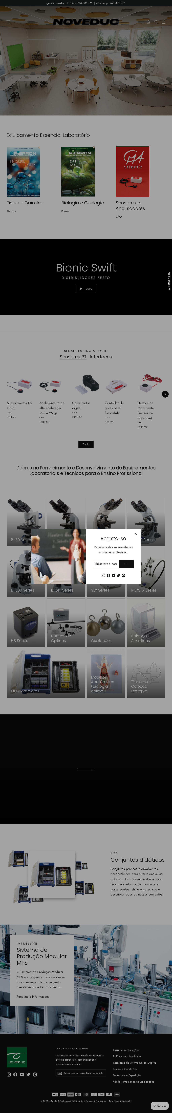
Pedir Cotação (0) (169, 280)
